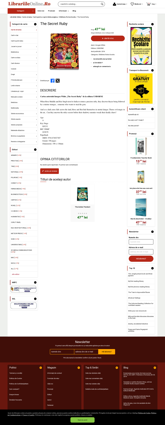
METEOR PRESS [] (19, 233)
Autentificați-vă (133, 114)
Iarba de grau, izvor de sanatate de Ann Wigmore (137, 404)
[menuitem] (21, 11)
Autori (49, 400)
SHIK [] (15, 239)
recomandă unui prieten (102, 59)
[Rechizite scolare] (141, 64)
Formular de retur (53, 378)
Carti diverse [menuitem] (15, 63)
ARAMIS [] (16, 155)
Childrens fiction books (106, 54)
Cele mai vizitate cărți (92, 384)
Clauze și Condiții (28, 415)
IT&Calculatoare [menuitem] (16, 80)
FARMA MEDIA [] (18, 189)
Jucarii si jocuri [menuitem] (16, 46)
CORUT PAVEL (16, 222)
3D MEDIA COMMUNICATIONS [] (21, 251)
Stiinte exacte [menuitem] (15, 119)
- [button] (35, 24)
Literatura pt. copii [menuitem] (17, 91)
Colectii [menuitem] (13, 69)
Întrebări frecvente (15, 400)
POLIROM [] (16, 177)
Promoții (50, 389)
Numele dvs (134, 237)
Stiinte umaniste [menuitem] (16, 125)
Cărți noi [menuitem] (40, 11)
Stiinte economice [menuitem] (17, 113)
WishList (137, 4)
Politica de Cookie (144, 413)
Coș (151, 3)
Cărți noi (50, 384)
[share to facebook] (52, 81)
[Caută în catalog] (102, 4)
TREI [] (15, 166)
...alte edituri (15, 274)
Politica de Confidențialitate (18, 384)
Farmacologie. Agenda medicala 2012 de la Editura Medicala (138, 390)
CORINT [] (16, 183)
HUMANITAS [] (17, 217)
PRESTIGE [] (17, 161)
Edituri (49, 394)
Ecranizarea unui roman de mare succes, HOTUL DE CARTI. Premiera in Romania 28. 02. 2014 (139, 375)
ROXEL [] (15, 205)
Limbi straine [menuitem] (15, 85)
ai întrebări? (98, 63)
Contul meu (121, 4)
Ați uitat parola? (133, 126)
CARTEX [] (16, 200)
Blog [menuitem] (74, 11)
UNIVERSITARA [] (18, 245)
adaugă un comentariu (102, 66)
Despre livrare (14, 394)
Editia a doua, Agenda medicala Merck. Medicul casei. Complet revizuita (137, 397)
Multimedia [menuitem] (15, 108)
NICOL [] (15, 263)
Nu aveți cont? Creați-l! (136, 120)
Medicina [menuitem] (14, 102)
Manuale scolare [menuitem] (16, 97)
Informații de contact (54, 373)
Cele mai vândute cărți (93, 373)
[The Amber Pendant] (82, 194)
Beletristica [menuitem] (15, 52)
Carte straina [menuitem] (16, 30)
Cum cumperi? (14, 389)
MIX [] (14, 257)
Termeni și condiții (15, 373)
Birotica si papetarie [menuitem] (18, 136)
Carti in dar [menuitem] (14, 35)
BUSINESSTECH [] (19, 194)
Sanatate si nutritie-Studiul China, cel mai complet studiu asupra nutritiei (137, 383)
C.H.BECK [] (16, 211)
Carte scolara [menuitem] (15, 57)
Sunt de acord (82, 420)
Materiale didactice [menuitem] (17, 130)
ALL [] (14, 269)
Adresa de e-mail (136, 247)
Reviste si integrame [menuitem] (18, 141)
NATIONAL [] (17, 172)
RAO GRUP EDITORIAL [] (21, 228)
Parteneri (50, 405)
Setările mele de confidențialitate (96, 389)
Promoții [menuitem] (51, 11)
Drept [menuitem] (13, 74)
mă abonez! (141, 258)
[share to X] (58, 81)
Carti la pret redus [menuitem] (17, 41)
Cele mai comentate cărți (94, 378)
